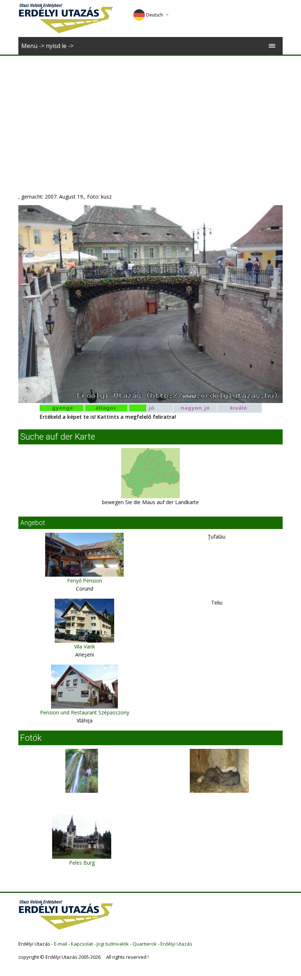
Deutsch (154, 15)
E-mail (60, 943)
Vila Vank (84, 646)
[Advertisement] (150, 110)
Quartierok (145, 943)
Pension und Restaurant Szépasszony (84, 712)
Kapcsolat (82, 943)
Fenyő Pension (84, 580)
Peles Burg (82, 862)
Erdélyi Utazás (176, 943)
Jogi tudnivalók (113, 943)
